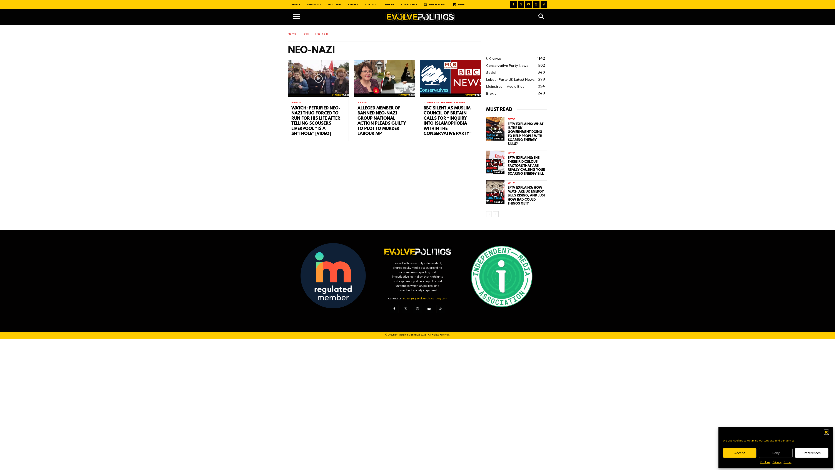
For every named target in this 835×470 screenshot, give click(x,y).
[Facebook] (513, 4)
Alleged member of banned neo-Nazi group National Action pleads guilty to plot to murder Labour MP (381, 121)
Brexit (296, 102)
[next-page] (496, 214)
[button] (826, 432)
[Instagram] (536, 4)
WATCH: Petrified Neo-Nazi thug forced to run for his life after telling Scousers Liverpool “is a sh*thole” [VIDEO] (315, 121)
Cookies (765, 462)
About (788, 462)
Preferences (811, 453)
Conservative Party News (444, 102)
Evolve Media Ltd (410, 334)
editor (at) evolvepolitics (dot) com (425, 298)
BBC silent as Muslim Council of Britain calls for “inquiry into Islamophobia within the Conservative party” (447, 121)
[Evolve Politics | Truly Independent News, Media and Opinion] (420, 17)
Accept (739, 453)
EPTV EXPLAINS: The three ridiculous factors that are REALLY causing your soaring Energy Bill (526, 166)
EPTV (511, 119)
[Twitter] (521, 4)
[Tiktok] (544, 4)
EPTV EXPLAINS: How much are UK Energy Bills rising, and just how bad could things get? (526, 196)
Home (292, 33)
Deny (776, 453)
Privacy (777, 462)
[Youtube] (528, 4)
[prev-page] (489, 214)
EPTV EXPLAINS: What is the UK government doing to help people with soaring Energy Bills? (525, 134)
